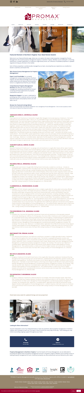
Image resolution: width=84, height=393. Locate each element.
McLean (68, 381)
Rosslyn (36, 383)
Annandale (25, 381)
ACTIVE (12, 116)
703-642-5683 (69, 1)
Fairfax (47, 381)
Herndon (55, 381)
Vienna (51, 383)
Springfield (71, 377)
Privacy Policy (47, 386)
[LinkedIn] (17, 1)
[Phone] (65, 1)
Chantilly (39, 381)
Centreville (35, 381)
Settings (73, 391)
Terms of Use (43, 386)
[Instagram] (11, 1)
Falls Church (51, 381)
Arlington (20, 381)
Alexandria (16, 381)
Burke (32, 381)
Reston (33, 383)
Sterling (44, 383)
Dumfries (43, 381)
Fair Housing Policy (51, 386)
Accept (79, 391)
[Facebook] (14, 1)
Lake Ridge (60, 381)
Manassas (64, 381)
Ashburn (29, 381)
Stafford (47, 383)
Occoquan (29, 383)
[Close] (82, 391)
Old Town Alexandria (43, 378)
